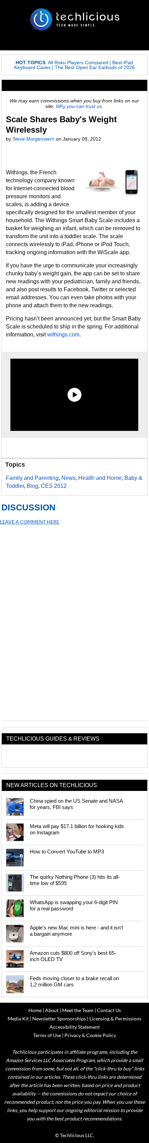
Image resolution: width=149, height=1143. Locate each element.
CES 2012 (54, 486)
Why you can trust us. (79, 106)
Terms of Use (47, 1035)
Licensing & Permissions (115, 1018)
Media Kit (18, 1018)
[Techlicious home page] (74, 19)
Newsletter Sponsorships (59, 1018)
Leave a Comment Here (29, 522)
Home (35, 1010)
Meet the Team (78, 1010)
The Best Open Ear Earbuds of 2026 (95, 67)
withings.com (63, 334)
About (52, 1010)
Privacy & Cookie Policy (90, 1035)
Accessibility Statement (75, 1027)
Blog (32, 486)
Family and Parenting (32, 478)
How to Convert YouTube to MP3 (67, 851)
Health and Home (100, 478)
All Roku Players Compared (78, 62)
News (68, 478)
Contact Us (109, 1010)
